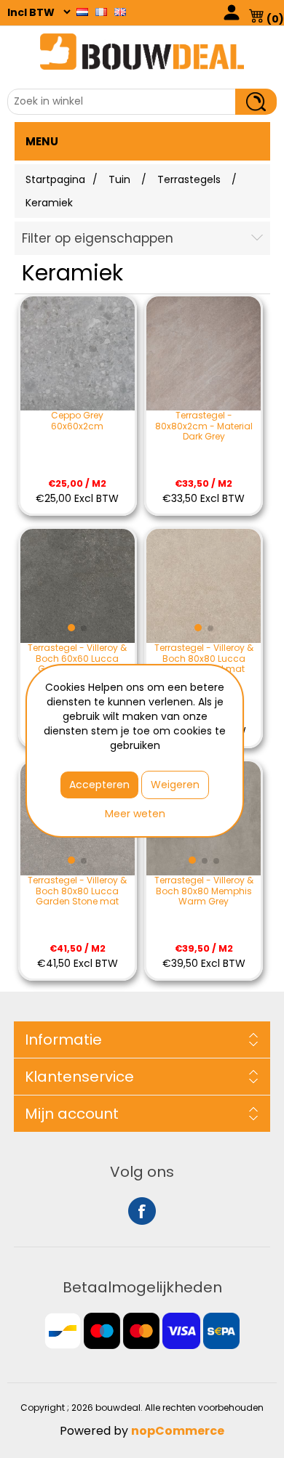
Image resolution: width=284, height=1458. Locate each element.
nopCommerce (177, 1430)
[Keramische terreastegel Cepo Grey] (77, 353)
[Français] (101, 11)
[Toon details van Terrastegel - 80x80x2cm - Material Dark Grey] (203, 353)
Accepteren (99, 784)
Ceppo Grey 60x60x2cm (77, 421)
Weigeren (175, 784)
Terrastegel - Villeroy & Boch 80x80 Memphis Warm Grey (203, 891)
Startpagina (55, 179)
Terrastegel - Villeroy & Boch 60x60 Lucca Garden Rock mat (77, 658)
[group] (77, 586)
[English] (120, 11)
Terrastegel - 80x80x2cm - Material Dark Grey (204, 426)
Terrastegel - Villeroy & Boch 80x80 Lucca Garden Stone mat (77, 891)
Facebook (142, 1211)
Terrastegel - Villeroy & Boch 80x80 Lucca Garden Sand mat (203, 658)
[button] (71, 627)
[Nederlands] (82, 11)
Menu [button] (41, 141)
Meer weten (135, 813)
